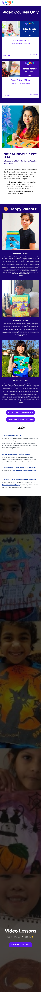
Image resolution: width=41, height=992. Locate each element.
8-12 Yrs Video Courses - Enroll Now (21, 419)
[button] (38, 2)
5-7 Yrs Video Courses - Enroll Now (20, 412)
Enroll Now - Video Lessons (20, 945)
